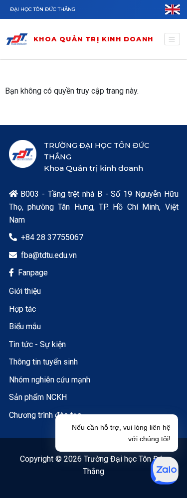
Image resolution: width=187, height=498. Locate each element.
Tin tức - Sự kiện (37, 344)
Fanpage (33, 272)
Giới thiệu (25, 291)
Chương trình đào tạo (45, 415)
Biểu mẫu (25, 326)
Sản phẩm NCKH (38, 397)
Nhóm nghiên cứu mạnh (49, 379)
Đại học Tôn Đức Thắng (42, 9)
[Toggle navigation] (172, 39)
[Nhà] (16, 39)
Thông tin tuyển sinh (43, 362)
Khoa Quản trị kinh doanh (93, 39)
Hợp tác (22, 309)
